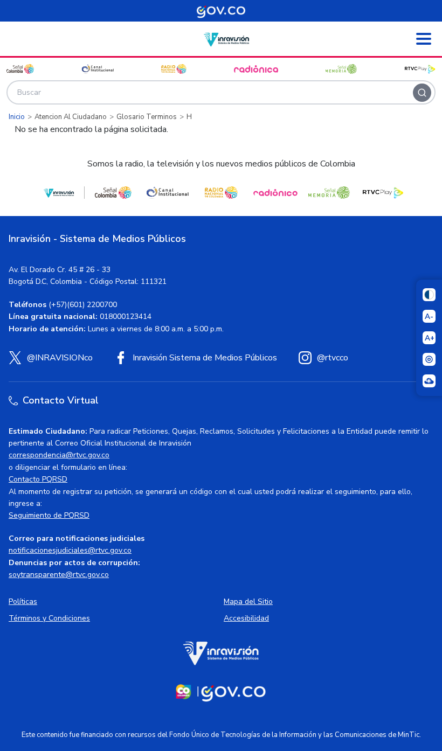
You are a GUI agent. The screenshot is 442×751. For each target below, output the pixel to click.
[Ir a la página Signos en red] (429, 381)
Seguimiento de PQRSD (49, 515)
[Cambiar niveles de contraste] (429, 294)
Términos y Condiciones (49, 618)
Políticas (23, 601)
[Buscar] (422, 93)
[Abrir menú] (424, 39)
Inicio (17, 117)
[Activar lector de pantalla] (429, 359)
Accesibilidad (246, 618)
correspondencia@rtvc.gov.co (59, 455)
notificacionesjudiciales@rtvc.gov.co (70, 550)
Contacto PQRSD (38, 479)
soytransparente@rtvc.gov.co (59, 574)
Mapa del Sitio (248, 601)
